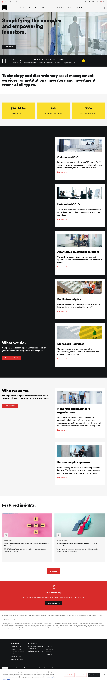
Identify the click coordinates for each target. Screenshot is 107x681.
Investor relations (57, 668)
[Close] (104, 674)
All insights (54, 571)
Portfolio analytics (16, 656)
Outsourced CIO (16, 646)
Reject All (81, 675)
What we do (33, 8)
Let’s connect (52, 603)
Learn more (61, 172)
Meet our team (10, 406)
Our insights (61, 8)
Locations (39, 668)
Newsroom (47, 668)
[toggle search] (104, 8)
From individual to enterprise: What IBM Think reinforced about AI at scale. (26, 545)
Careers (67, 668)
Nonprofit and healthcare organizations (35, 647)
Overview (23, 8)
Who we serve (46, 8)
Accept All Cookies (94, 675)
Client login (95, 2)
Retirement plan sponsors (35, 651)
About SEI (87, 2)
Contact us (80, 8)
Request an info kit (11, 358)
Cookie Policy (6, 679)
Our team (71, 8)
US (103, 2)
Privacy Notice (50, 677)
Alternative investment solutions (17, 653)
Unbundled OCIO (16, 649)
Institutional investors (9, 2)
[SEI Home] (5, 8)
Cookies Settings (69, 675)
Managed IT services (17, 659)
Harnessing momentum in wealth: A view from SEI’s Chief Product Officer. (77, 545)
